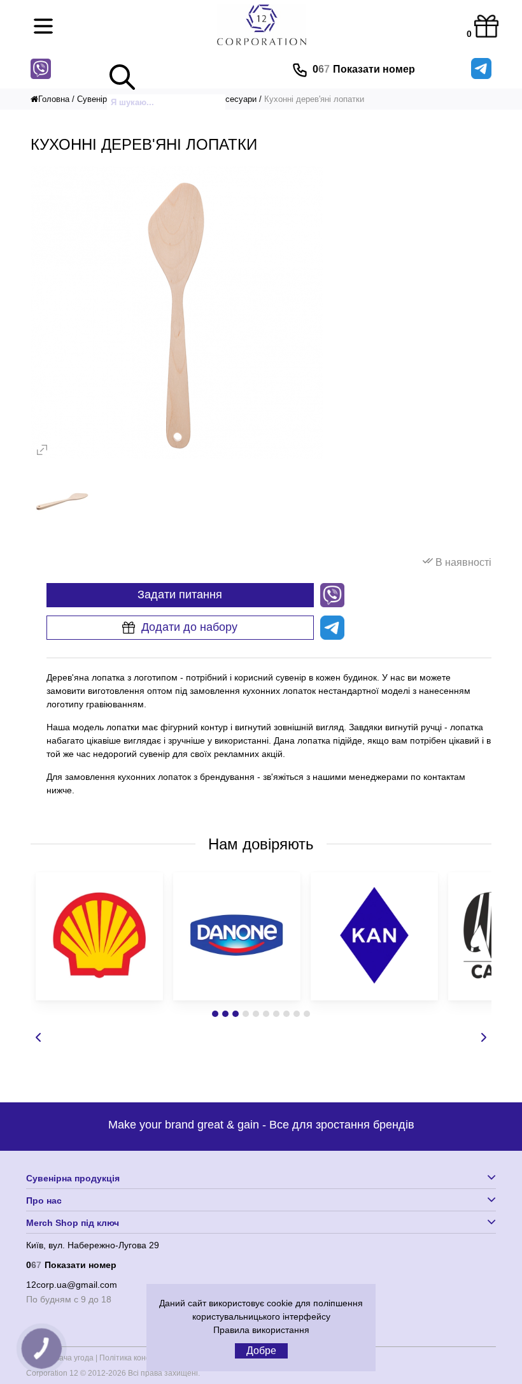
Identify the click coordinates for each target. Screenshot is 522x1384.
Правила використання (261, 1330)
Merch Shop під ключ (72, 1223)
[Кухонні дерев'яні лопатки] (177, 456)
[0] (483, 23)
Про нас (44, 1200)
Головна (53, 99)
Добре (261, 1350)
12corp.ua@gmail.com (71, 1284)
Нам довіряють (261, 844)
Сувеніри (94, 99)
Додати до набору (189, 627)
